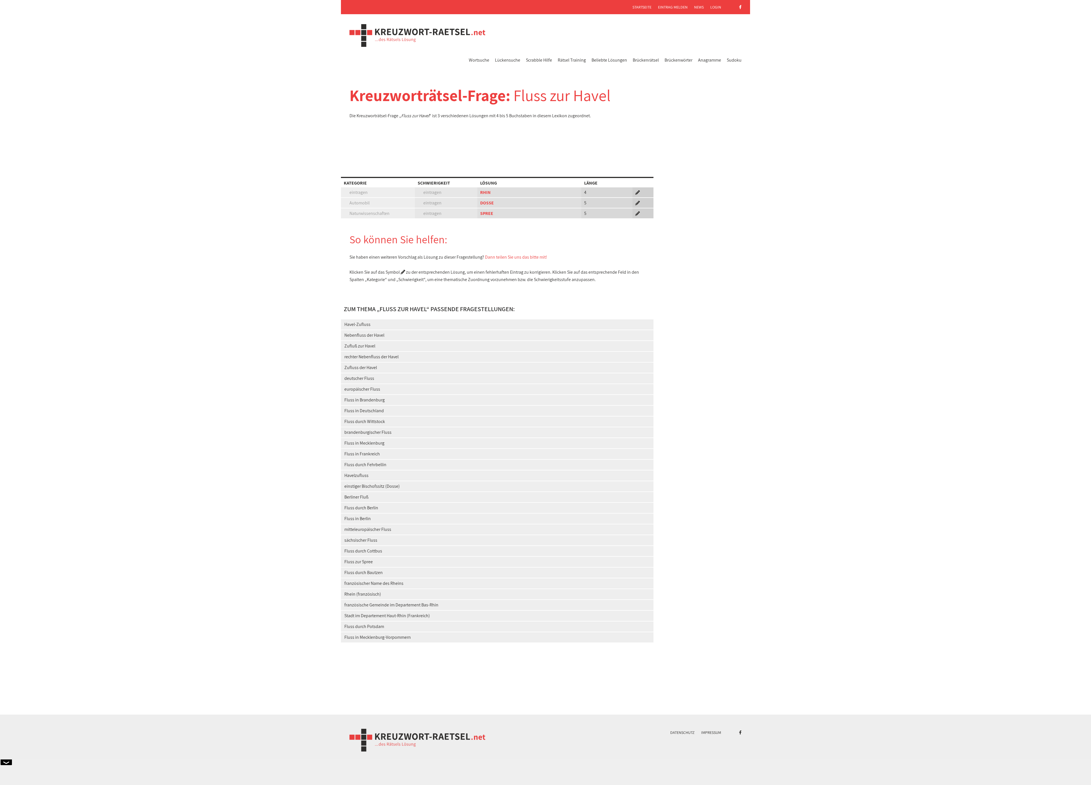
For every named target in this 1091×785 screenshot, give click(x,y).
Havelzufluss (356, 475)
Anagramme (709, 60)
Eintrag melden (673, 7)
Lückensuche (507, 60)
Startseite (641, 7)
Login (715, 7)
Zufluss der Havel (360, 367)
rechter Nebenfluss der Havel (371, 357)
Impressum (711, 732)
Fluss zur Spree (358, 562)
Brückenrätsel (646, 60)
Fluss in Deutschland (364, 411)
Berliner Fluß (356, 497)
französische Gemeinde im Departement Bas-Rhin (391, 605)
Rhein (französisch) (362, 594)
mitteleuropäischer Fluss (367, 529)
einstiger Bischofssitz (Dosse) (372, 486)
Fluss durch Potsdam (364, 626)
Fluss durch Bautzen (363, 572)
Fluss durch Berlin (361, 508)
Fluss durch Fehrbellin (365, 465)
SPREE (486, 213)
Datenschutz (682, 732)
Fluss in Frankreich (362, 454)
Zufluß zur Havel (359, 346)
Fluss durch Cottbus (363, 551)
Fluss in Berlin (357, 519)
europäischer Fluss (362, 389)
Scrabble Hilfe (539, 60)
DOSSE (487, 203)
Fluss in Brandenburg (364, 400)
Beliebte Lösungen (609, 60)
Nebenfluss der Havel (364, 335)
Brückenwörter (678, 60)
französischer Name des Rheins (373, 583)
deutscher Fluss (359, 378)
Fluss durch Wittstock (364, 421)
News (699, 7)
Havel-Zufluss (357, 324)
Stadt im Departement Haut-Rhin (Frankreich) (387, 616)
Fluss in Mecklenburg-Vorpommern (377, 637)
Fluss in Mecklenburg (364, 443)
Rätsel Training (572, 60)
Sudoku (734, 60)
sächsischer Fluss (360, 540)
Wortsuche (479, 60)
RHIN (485, 192)
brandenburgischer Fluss (368, 432)
